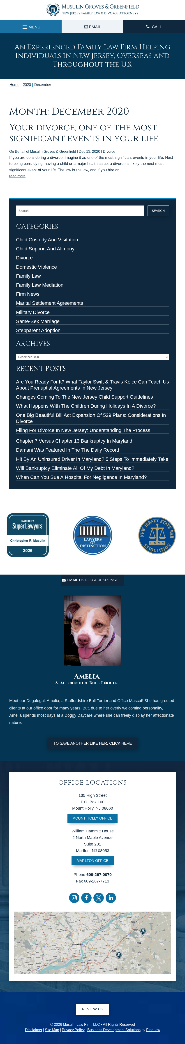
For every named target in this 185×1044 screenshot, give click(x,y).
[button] (30, 26)
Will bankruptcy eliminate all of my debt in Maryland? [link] (75, 468)
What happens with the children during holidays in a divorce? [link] (86, 406)
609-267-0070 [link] (99, 874)
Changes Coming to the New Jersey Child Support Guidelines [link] (84, 397)
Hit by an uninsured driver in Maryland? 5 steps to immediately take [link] (92, 459)
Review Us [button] (92, 1009)
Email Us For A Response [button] (92, 580)
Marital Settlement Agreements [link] (49, 303)
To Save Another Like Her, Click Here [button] (92, 743)
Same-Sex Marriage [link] (38, 321)
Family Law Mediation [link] (39, 285)
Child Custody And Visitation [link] (47, 240)
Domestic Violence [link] (36, 267)
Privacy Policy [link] (73, 1030)
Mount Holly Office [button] (92, 818)
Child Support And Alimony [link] (45, 249)
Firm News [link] (27, 294)
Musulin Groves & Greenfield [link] (53, 151)
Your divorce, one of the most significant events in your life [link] (83, 133)
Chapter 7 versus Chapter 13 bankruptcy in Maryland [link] (74, 441)
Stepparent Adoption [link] (38, 330)
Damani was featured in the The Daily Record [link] (67, 450)
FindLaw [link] (153, 1030)
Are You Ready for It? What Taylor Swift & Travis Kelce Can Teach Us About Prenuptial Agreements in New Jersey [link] (92, 385)
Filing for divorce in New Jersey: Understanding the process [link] (83, 430)
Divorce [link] (109, 151)
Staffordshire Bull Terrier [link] (87, 683)
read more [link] (17, 176)
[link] (92, 17)
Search (158, 210)
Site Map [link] (52, 1030)
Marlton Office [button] (93, 861)
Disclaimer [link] (33, 1030)
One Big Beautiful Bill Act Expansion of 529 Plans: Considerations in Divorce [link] (91, 418)
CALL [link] (157, 27)
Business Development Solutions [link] (114, 1030)
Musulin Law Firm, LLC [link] (81, 1024)
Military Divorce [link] (33, 312)
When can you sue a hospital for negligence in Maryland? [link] (81, 477)
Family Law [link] (28, 276)
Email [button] (95, 27)
